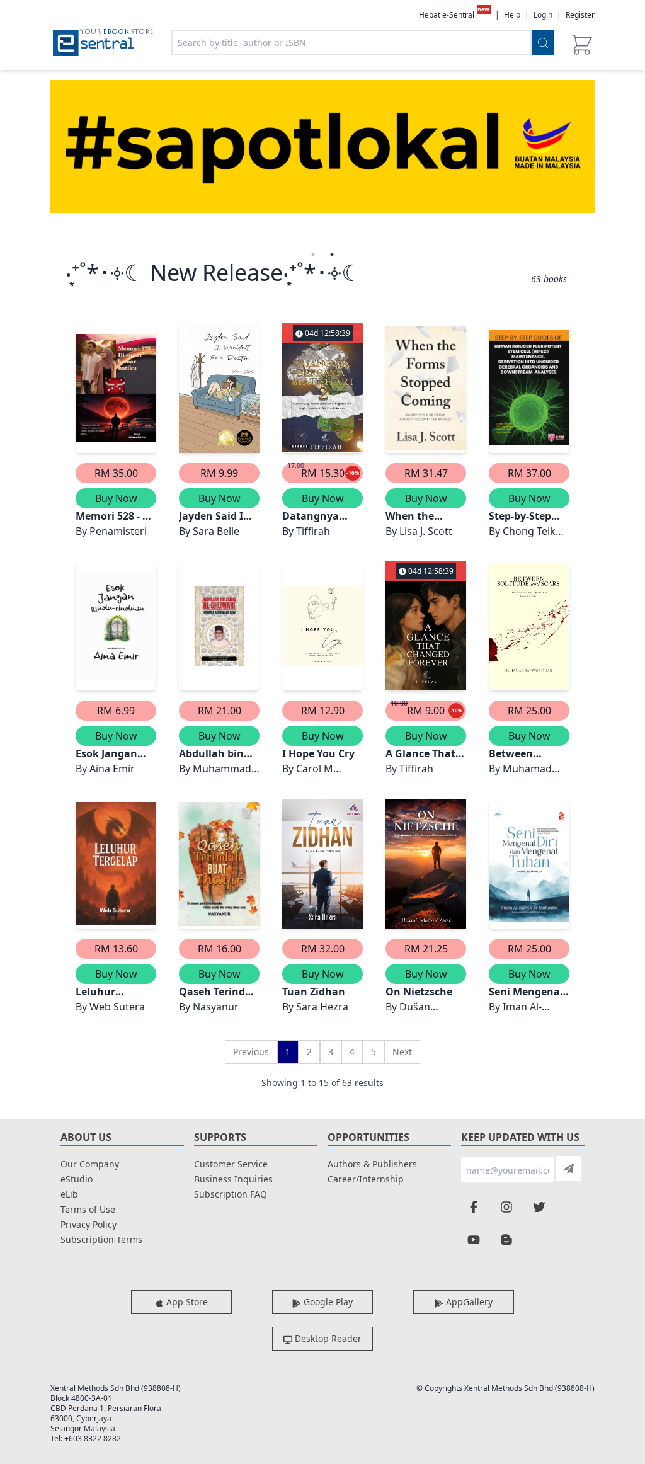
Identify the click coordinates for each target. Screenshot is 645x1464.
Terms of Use (87, 1209)
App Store (186, 1302)
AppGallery (468, 1302)
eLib (69, 1194)
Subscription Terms (101, 1239)
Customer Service (231, 1164)
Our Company (89, 1164)
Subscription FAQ (230, 1194)
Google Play (327, 1302)
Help (512, 15)
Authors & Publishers (372, 1164)
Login (543, 14)
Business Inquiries (233, 1179)
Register (580, 14)
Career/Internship (366, 1179)
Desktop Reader (327, 1338)
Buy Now (116, 498)
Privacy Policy (88, 1224)
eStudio (76, 1179)
